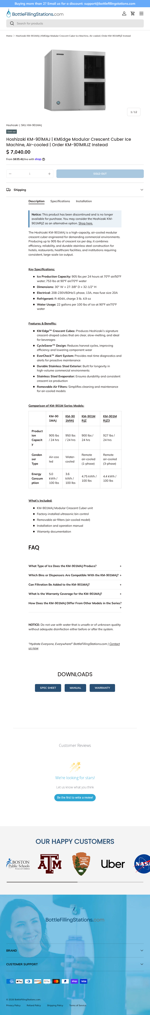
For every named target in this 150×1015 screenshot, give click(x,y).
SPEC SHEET (48, 687)
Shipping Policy (55, 1005)
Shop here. (86, 223)
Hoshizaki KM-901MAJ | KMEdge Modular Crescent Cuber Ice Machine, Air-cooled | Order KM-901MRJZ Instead (73, 35)
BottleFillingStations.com (27, 999)
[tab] (37, 201)
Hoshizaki (12, 125)
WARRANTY (102, 687)
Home (9, 35)
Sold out (100, 173)
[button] (133, 13)
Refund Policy (34, 1005)
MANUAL (75, 687)
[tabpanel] (75, 431)
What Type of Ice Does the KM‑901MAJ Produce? (62, 566)
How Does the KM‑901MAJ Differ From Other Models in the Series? (75, 603)
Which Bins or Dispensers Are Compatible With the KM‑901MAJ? (74, 575)
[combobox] (75, 23)
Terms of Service (77, 1005)
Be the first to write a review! (75, 797)
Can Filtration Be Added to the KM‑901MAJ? (59, 584)
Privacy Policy (13, 1005)
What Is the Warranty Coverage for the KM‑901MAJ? (65, 594)
